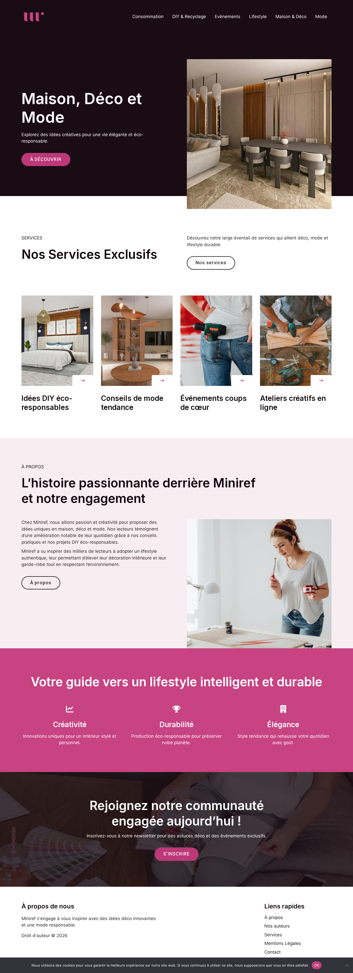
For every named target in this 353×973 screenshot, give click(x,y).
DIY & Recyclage (189, 16)
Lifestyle (258, 16)
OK (316, 965)
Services (273, 934)
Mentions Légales (282, 943)
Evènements (227, 16)
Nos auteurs (277, 926)
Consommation (148, 16)
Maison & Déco (290, 16)
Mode (321, 16)
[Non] (346, 965)
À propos (273, 917)
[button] (82, 380)
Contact (272, 952)
